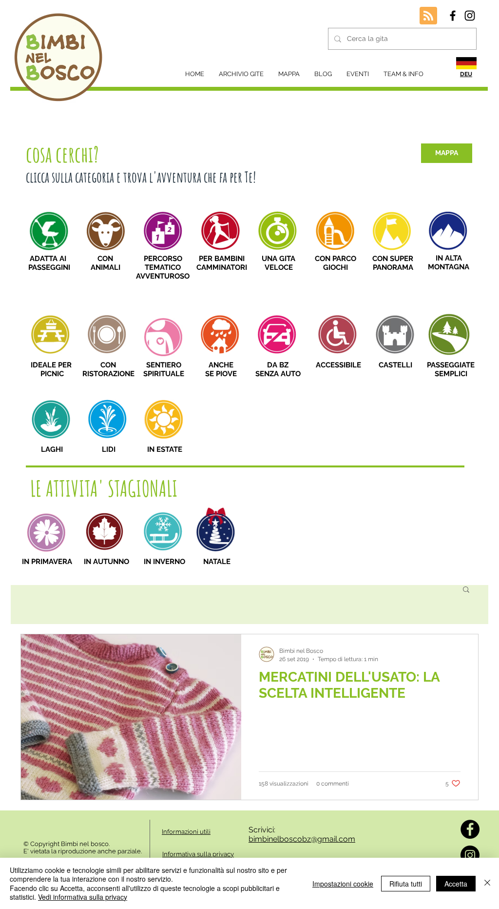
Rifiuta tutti (405, 884)
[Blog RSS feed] (428, 16)
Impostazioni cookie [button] (342, 884)
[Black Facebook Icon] (453, 15)
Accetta (455, 884)
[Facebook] (470, 829)
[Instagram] (470, 855)
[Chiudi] (487, 883)
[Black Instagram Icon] (470, 15)
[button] (466, 590)
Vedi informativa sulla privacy (82, 897)
